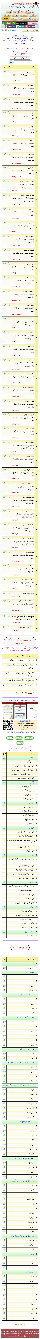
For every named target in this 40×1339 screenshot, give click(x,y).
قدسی (33, 999)
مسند (33, 1295)
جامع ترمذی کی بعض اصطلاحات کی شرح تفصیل (24, 890)
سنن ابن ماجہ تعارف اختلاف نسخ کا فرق (26, 832)
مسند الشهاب (30, 565)
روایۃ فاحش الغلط (31, 1222)
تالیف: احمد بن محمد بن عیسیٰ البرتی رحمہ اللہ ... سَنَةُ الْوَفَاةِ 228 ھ (23, 516)
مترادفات (8, 48)
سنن (33, 1290)
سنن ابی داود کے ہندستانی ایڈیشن (27, 811)
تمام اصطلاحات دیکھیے (20, 1324)
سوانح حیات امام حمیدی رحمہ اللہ (27, 923)
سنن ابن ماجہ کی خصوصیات (28, 851)
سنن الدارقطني (30, 263)
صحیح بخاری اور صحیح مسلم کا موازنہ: (27, 799)
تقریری (32, 986)
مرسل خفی (32, 1149)
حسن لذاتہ (32, 1076)
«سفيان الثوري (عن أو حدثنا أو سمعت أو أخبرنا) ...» (20, 660)
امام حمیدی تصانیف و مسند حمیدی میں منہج (25, 911)
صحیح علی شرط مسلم (30, 1113)
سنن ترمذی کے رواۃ (30, 898)
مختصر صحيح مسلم (29, 428)
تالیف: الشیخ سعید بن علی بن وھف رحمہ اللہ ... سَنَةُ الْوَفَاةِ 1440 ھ (23, 447)
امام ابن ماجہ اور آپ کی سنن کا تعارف (26, 836)
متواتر (33, 1022)
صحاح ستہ (32, 1281)
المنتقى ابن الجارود (29, 401)
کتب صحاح (32, 1276)
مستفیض (32, 1036)
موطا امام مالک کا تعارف (29, 936)
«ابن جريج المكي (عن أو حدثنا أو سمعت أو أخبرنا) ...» (20, 680)
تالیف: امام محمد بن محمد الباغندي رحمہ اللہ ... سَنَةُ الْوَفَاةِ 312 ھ (23, 543)
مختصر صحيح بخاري (29, 414)
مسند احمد (31, 154)
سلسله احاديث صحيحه (27, 579)
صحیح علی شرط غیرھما (30, 1117)
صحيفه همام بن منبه (28, 387)
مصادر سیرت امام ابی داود (29, 819)
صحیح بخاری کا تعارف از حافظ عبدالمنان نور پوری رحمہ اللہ (23, 778)
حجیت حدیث (10, 738)
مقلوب (32, 1190)
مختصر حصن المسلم (29, 442)
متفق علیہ (32, 1089)
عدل (33, 1258)
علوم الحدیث (19, 738)
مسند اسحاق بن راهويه (28, 483)
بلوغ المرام (31, 318)
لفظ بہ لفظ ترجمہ (14, 48)
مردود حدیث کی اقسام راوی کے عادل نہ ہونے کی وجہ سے (22, 1158)
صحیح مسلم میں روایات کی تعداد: (28, 790)
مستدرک (32, 1304)
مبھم (33, 1249)
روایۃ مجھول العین (30, 1240)
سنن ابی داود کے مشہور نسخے (28, 815)
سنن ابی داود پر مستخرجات (29, 807)
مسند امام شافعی (29, 552)
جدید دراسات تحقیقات (29, 823)
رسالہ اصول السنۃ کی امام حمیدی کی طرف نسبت (25, 915)
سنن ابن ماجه (30, 112)
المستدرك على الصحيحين (27, 250)
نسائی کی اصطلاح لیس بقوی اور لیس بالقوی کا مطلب (24, 870)
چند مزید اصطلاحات (30, 1254)
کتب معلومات (20, 743)
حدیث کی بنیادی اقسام (29, 972)
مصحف (32, 1185)
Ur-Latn (32, 30)
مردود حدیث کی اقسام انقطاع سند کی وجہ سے (25, 1122)
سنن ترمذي (31, 140)
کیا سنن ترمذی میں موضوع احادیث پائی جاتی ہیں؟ (24, 903)
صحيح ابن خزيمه (29, 222)
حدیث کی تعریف (30, 968)
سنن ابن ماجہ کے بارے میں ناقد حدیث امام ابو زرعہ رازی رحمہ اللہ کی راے (20, 841)
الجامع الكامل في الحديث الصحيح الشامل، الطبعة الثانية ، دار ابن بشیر (23, 618)
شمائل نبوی (31, 990)
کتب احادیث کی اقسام (29, 1272)
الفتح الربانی (31, 167)
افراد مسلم (32, 1099)
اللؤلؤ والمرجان (30, 332)
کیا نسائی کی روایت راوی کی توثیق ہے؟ (26, 878)
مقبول (32, 1053)
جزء (33, 1318)
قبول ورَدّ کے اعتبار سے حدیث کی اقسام (26, 1049)
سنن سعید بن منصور (28, 291)
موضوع (32, 1176)
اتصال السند (31, 1267)
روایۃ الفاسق (31, 1167)
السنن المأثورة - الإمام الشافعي (26, 600)
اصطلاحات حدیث (28, 738)
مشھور (32, 1031)
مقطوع (32, 1013)
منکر (33, 1208)
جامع (33, 1285)
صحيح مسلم (31, 85)
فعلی (33, 981)
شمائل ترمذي (30, 373)
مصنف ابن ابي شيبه (29, 277)
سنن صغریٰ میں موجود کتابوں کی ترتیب (26, 866)
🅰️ (6, 30)
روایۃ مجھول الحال (30, 1245)
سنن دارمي (31, 208)
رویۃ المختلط (32, 1227)
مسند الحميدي (30, 456)
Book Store (25, 30)
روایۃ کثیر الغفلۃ (31, 1217)
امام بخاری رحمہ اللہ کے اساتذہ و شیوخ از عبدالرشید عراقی (22, 774)
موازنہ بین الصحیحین (30, 762)
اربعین (32, 1313)
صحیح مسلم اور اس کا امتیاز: (29, 795)
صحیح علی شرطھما (31, 1103)
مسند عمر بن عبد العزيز (27, 538)
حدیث (32, 963)
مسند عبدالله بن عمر (28, 524)
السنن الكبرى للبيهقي (28, 626)
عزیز (33, 1040)
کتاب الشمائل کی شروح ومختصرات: (26, 894)
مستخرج (32, 1299)
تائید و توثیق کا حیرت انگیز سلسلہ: (27, 786)
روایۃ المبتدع (31, 1163)
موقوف (32, 1008)
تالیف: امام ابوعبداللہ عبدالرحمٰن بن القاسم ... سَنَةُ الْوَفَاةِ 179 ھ (25, 186)
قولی (33, 976)
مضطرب (32, 1231)
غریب (32, 1045)
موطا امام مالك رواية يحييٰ (27, 195)
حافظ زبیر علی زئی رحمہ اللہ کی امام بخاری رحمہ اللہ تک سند (23, 770)
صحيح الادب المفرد (29, 359)
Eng (37, 30)
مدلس (33, 1145)
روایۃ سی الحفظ (31, 1213)
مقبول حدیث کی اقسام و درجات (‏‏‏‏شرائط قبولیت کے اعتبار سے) (21, 1062)
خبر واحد (32, 1026)
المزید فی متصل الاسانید (29, 1199)
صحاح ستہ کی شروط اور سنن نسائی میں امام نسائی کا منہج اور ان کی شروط (21, 860)
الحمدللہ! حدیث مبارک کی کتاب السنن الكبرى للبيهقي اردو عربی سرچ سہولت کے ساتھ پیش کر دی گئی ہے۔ (22, 42)
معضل (32, 1135)
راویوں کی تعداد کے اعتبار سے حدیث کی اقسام (25, 1017)
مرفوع (32, 1004)
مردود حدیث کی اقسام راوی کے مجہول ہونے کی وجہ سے (22, 1236)
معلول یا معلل (31, 1154)
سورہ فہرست (20, 48)
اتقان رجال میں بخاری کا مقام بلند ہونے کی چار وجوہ (24, 766)
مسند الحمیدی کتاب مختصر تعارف (27, 927)
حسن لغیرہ (32, 1081)
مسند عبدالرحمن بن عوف (27, 510)
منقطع (33, 1140)
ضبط (33, 1263)
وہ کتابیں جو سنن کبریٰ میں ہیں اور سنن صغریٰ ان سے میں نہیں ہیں (20, 874)
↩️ (2, 30)
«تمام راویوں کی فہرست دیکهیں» (25, 692)
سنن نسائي (31, 126)
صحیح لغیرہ (32, 1071)
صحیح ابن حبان (30, 236)
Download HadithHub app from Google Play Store (20, 732)
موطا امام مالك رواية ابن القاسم (25, 181)
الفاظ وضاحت (26, 48)
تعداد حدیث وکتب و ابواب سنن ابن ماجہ (26, 846)
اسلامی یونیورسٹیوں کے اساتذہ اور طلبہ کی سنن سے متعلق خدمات (21, 886)
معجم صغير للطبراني (29, 469)
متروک (32, 1172)
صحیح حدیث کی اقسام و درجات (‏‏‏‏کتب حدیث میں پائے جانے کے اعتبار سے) (18, 1085)
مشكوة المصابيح (30, 305)
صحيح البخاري (30, 71)
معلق (33, 1126)
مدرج (33, 1194)
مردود (33, 1058)
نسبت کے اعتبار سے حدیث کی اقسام (26, 995)
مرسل (32, 1131)
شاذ (33, 1204)
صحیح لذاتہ (32, 1067)
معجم (33, 1309)
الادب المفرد (31, 346)
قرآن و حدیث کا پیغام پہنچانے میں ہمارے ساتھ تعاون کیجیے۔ (20, 38)
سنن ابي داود (31, 99)
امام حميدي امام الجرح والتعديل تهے (27, 919)
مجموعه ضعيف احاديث (28, 593)
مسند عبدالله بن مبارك (28, 497)
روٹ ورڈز (31, 48)
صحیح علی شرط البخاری (30, 1108)
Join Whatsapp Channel (20, 36)
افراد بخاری (32, 1094)
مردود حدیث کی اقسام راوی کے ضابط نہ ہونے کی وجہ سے (22, 1181)
